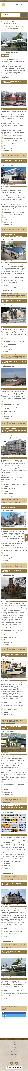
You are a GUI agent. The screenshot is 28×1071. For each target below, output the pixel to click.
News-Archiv (14, 1050)
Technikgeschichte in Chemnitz (12, 721)
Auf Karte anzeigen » (8, 86)
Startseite (9, 22)
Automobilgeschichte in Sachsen (8, 229)
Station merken (6, 109)
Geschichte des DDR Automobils (16, 231)
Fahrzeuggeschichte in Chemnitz (8, 723)
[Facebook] (16, 1063)
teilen (6, 1013)
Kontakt (14, 1047)
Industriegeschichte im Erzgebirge (8, 155)
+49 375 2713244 (12, 344)
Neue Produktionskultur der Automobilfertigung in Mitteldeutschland (11, 799)
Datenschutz (14, 1057)
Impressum (14, 1054)
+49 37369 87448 (12, 866)
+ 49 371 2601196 (12, 553)
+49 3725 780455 (12, 143)
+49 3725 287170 (12, 934)
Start (14, 1043)
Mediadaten (14, 1052)
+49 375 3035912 (12, 283)
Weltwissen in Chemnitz (15, 801)
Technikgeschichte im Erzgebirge (15, 157)
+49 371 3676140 (12, 637)
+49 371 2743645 (12, 787)
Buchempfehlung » (8, 151)
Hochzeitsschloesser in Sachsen (16, 946)
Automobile (18, 22)
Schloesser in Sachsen (6, 947)
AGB (14, 1059)
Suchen (24, 15)
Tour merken (6, 55)
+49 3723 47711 (12, 489)
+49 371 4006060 (12, 710)
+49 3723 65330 (12, 411)
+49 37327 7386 (12, 996)
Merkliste (14, 1045)
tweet (6, 1015)
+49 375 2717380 (12, 217)
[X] (11, 1063)
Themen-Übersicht (20, 4)
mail (6, 1018)
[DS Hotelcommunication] (14, 1067)
